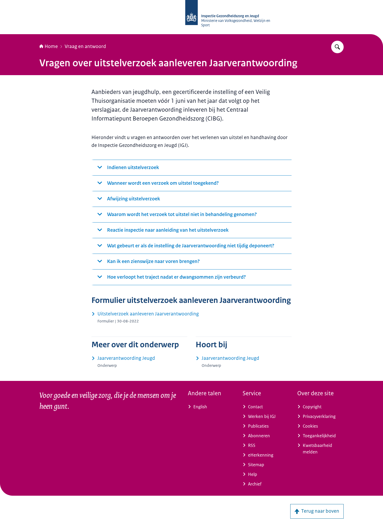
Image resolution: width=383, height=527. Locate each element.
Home (51, 46)
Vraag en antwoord (85, 46)
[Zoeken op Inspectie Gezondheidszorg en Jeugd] (337, 47)
